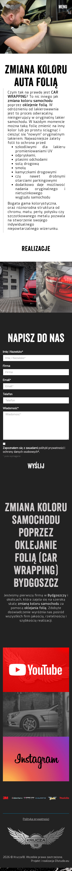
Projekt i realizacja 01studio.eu (50, 861)
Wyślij (36, 466)
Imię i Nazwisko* (13, 352)
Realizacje (36, 248)
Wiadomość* (11, 408)
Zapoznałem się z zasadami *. (34, 450)
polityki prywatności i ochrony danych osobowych (34, 450)
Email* (7, 380)
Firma (6, 366)
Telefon (7, 394)
